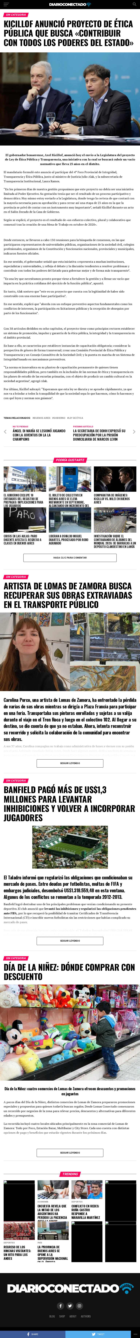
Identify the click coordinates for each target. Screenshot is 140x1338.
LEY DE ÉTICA (76, 418)
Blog (52, 1316)
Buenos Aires (42, 418)
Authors (86, 1316)
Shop (62, 1316)
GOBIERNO (59, 418)
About (73, 1316)
